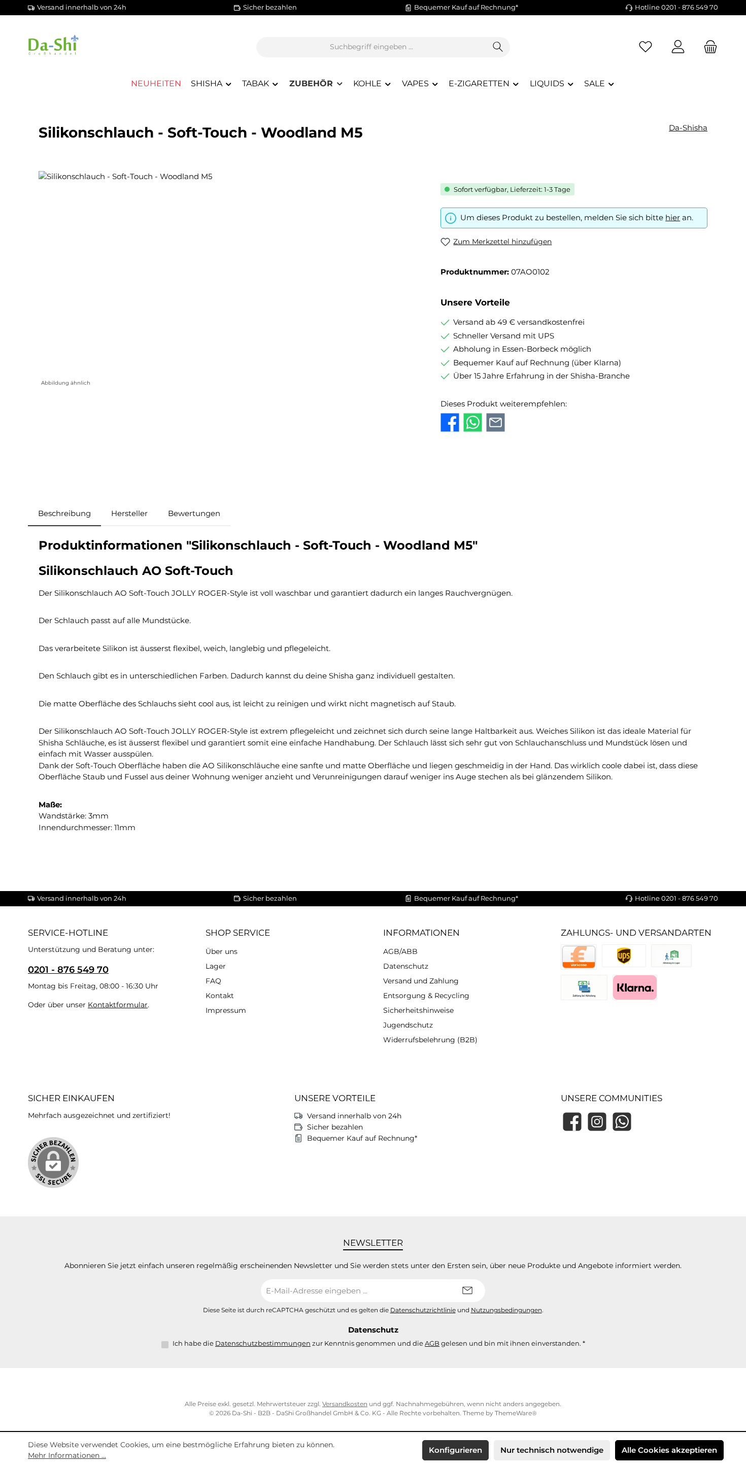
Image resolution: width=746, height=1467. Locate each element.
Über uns (222, 951)
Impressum (226, 1010)
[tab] (64, 513)
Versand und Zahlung (421, 980)
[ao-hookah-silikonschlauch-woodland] (229, 280)
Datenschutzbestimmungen (263, 1343)
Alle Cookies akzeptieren (669, 1450)
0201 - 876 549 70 (68, 969)
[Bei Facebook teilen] (449, 422)
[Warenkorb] (707, 47)
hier (672, 217)
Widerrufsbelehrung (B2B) (430, 1039)
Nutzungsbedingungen (506, 1310)
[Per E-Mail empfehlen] (495, 422)
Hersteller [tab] (129, 513)
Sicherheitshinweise (418, 1010)
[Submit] (467, 1290)
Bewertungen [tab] (194, 513)
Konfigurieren (455, 1450)
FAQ (213, 980)
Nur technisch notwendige (551, 1450)
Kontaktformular (118, 1004)
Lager (216, 966)
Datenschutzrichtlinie (423, 1310)
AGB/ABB (400, 951)
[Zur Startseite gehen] (84, 47)
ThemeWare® (516, 1413)
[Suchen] (498, 47)
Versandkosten (344, 1404)
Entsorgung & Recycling (426, 995)
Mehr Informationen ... (67, 1455)
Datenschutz (405, 966)
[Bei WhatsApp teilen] (472, 422)
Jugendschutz (408, 1025)
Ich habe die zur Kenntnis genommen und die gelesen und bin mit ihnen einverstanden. (379, 1343)
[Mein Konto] (678, 47)
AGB (432, 1343)
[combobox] (371, 47)
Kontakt (220, 995)
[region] (229, 280)
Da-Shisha (688, 127)
